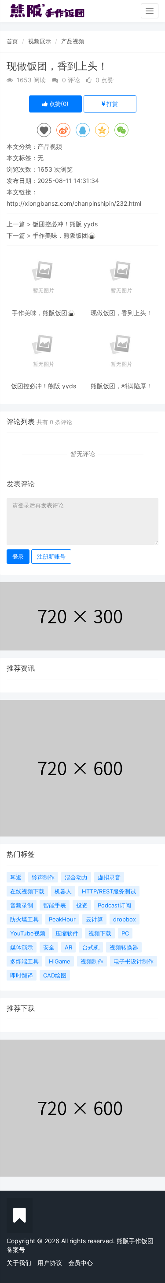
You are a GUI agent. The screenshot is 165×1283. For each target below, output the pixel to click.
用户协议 (49, 1262)
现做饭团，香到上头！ (121, 312)
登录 (18, 556)
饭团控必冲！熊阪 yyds (65, 224)
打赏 (111, 103)
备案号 (16, 1249)
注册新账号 (51, 556)
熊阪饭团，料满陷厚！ (121, 386)
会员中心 (80, 1262)
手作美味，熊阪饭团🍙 (64, 235)
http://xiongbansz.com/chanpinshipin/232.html (74, 203)
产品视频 (72, 41)
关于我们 (19, 1262)
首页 (12, 41)
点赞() (58, 103)
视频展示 (39, 41)
